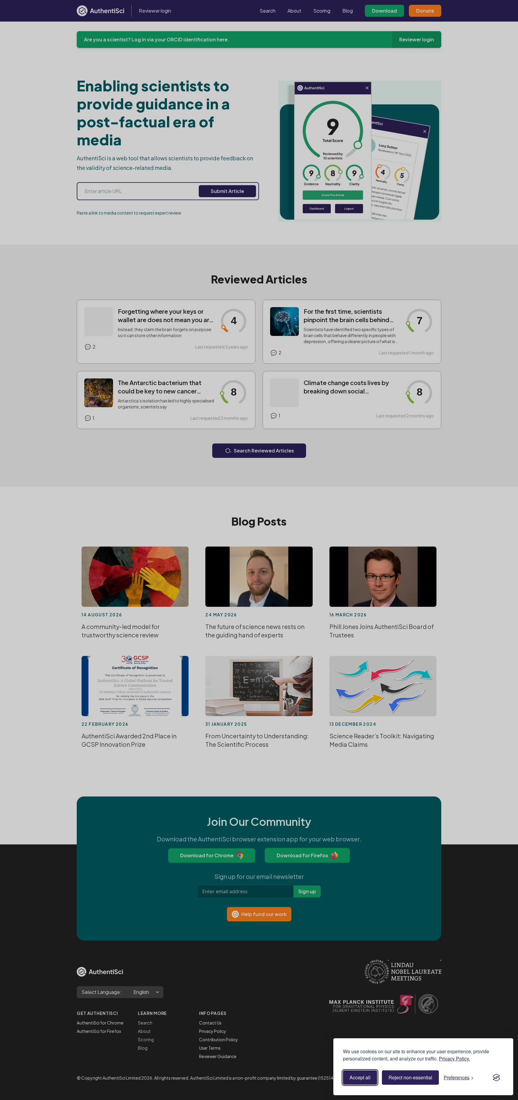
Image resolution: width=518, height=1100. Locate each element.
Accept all (360, 1077)
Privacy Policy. (454, 1058)
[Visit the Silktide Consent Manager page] (496, 1077)
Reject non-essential (410, 1077)
